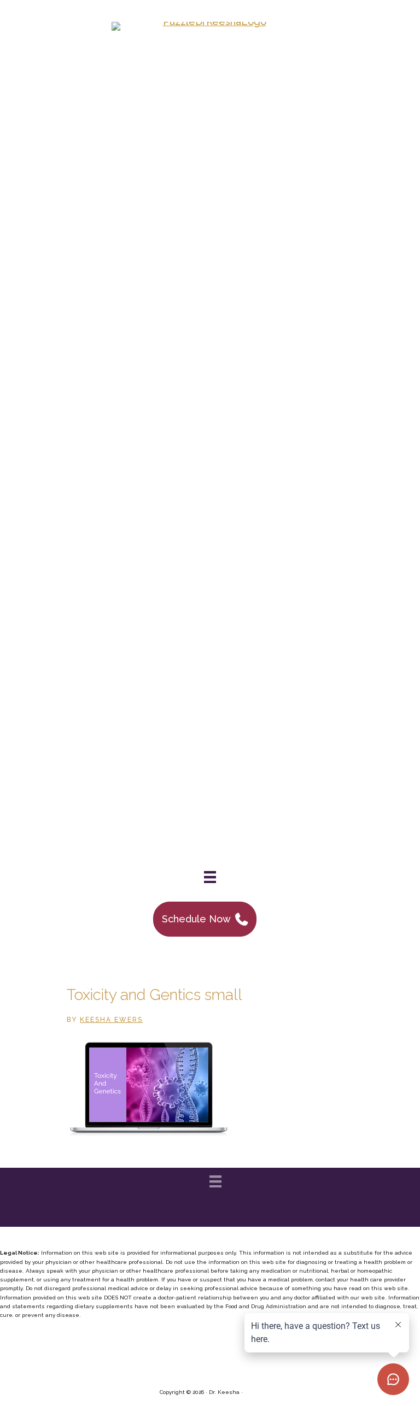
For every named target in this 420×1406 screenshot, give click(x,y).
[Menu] (210, 877)
